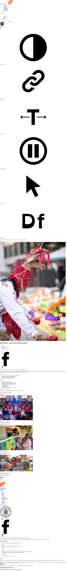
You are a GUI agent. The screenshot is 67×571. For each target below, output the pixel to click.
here (23, 552)
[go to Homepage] (2, 486)
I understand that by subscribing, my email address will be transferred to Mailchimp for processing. (17, 551)
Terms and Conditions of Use (15, 537)
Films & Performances (5, 347)
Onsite (3, 348)
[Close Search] (11, 21)
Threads (3, 535)
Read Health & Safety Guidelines (7, 392)
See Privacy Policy (22, 239)
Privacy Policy (22, 537)
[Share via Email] (2, 368)
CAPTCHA (3, 553)
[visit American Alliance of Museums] (5, 517)
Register (1, 392)
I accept (1, 241)
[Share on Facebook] (5, 365)
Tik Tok (3, 536)
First (11, 549)
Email (3, 547)
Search (10, 21)
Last (21, 549)
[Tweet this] (2, 366)
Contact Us (1, 490)
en (2, 13)
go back (4, 569)
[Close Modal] (0, 559)
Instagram (3, 544)
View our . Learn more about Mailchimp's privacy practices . (13, 552)
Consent (3, 550)
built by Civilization (27, 537)
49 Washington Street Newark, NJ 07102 (3, 488)
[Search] (2, 12)
